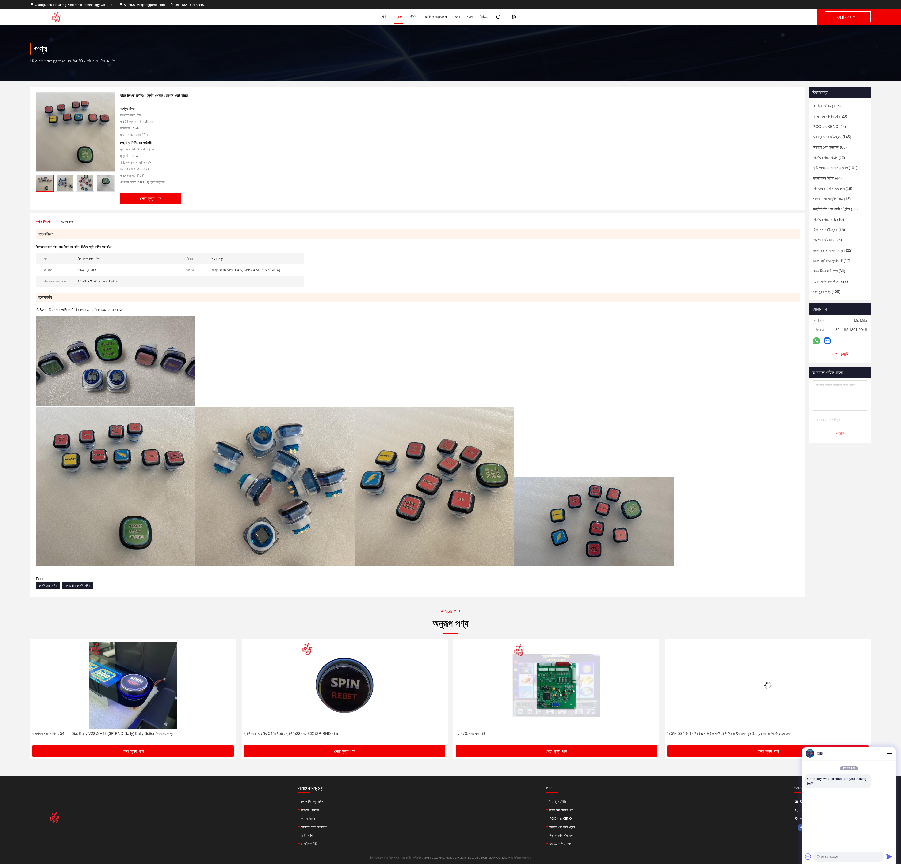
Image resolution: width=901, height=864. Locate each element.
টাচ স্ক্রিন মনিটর (557, 802)
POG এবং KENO (560, 818)
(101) (835, 168)
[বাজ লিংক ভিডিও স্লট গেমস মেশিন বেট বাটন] (75, 132)
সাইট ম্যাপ (307, 835)
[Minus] (889, 753)
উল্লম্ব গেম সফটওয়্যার (562, 827)
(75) (829, 230)
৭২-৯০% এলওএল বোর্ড (258, 734)
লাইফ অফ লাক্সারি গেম (561, 810)
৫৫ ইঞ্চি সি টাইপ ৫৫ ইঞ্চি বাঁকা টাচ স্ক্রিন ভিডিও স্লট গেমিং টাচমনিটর (708, 734)
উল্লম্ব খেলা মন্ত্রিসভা (561, 835)
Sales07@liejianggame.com (144, 5)
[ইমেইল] (827, 341)
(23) (830, 116)
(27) (830, 281)
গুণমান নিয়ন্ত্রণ (308, 818)
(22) (832, 250)
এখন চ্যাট (840, 354)
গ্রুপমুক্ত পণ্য (55, 61)
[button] (111, 183)
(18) (832, 199)
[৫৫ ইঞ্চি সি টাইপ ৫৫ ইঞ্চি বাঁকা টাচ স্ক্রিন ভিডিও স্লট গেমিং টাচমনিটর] (768, 685)
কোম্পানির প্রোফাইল (312, 802)
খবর (457, 17)
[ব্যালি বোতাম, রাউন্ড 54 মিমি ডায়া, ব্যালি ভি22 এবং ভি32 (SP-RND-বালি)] (133, 685)
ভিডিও (413, 17)
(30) (835, 209)
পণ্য (396, 17)
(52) (829, 158)
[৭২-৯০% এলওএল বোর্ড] (344, 685)
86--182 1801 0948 (189, 5)
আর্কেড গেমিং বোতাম (560, 844)
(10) (828, 219)
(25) (827, 240)
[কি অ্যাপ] (816, 341)
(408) (826, 292)
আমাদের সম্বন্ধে (434, 17)
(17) (831, 261)
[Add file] (808, 856)
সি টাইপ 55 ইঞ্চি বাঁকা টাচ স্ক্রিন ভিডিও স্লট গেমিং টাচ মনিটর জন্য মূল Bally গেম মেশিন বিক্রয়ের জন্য (518, 734)
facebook (801, 827)
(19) (832, 189)
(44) (829, 127)
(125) (827, 106)
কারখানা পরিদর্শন (310, 810)
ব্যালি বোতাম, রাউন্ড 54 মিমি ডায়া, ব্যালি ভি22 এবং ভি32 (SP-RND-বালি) (79, 734)
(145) (832, 137)
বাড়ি (384, 17)
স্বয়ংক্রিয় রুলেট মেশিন (77, 585)
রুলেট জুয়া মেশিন (48, 585)
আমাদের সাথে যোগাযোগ (314, 827)
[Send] (889, 856)
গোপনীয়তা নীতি (309, 844)
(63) (830, 147)
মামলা (470, 17)
